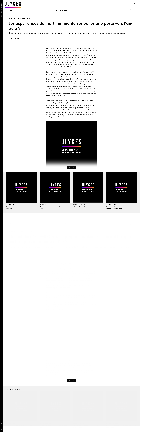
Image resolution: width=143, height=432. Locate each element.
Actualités (1, 5)
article (91, 74)
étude (61, 91)
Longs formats (1, 23)
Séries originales (1, 13)
